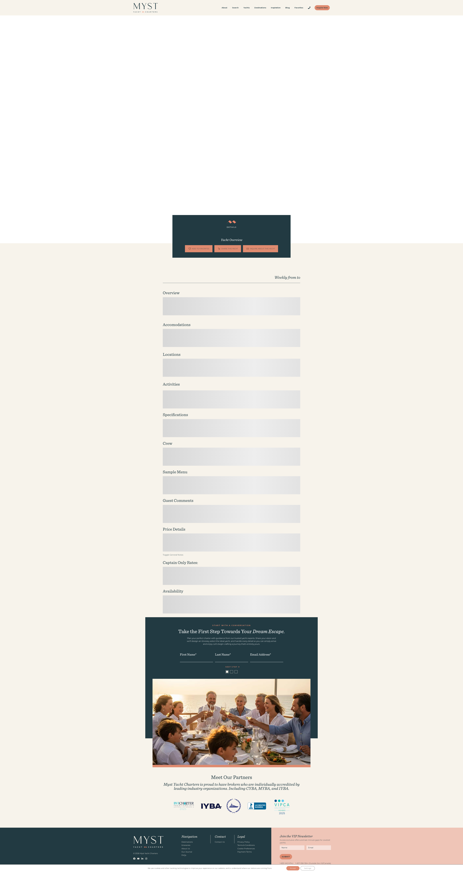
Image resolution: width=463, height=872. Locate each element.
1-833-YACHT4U (286, 518)
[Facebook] (134, 513)
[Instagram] (146, 513)
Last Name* (223, 309)
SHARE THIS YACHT (229, 249)
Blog (287, 8)
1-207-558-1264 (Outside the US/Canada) (313, 518)
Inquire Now (322, 8)
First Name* (188, 309)
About (224, 8)
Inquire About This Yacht (262, 249)
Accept (293, 868)
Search (235, 8)
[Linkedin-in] (142, 513)
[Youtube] (138, 513)
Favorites (299, 8)
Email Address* (260, 309)
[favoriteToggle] (198, 248)
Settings (307, 868)
